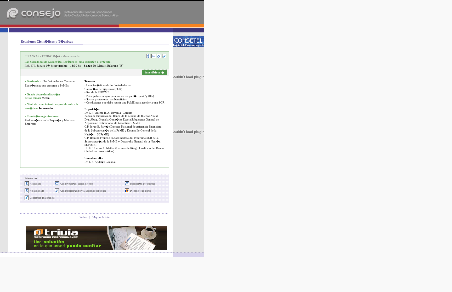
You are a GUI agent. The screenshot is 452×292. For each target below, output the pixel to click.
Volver (84, 217)
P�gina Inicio (101, 217)
